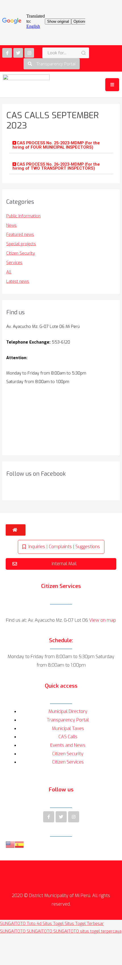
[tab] (61, 145)
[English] (10, 844)
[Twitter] (18, 53)
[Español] (19, 844)
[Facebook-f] (7, 53)
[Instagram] (29, 53)
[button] (52, 63)
